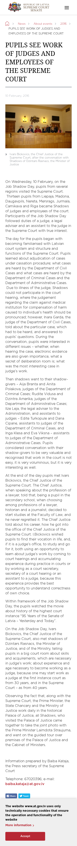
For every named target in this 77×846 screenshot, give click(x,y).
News (21, 24)
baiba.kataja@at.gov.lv (24, 784)
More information (18, 825)
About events (43, 24)
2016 (63, 24)
